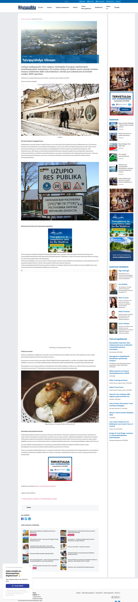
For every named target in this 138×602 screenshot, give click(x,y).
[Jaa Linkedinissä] (29, 518)
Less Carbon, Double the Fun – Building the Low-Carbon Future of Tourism (121, 424)
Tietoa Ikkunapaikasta (86, 7)
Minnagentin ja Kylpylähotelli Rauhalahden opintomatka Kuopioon (119, 358)
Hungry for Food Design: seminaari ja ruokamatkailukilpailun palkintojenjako (121, 435)
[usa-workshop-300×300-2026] (60, 469)
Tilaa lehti (91, 1)
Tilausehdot (99, 593)
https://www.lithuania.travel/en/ (45, 486)
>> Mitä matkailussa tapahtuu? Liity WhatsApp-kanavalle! (39, 499)
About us (118, 1)
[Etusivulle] (27, 7)
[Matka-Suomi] (121, 249)
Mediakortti (111, 1)
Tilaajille (116, 7)
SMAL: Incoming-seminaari (118, 380)
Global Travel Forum (116, 387)
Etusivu (40, 7)
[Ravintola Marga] (121, 79)
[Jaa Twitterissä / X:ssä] (26, 518)
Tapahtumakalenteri (62, 7)
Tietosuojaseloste (108, 593)
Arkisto (75, 7)
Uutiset (49, 7)
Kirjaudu (83, 1)
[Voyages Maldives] (60, 240)
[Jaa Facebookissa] (22, 518)
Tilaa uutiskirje (100, 1)
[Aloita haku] (65, 1)
